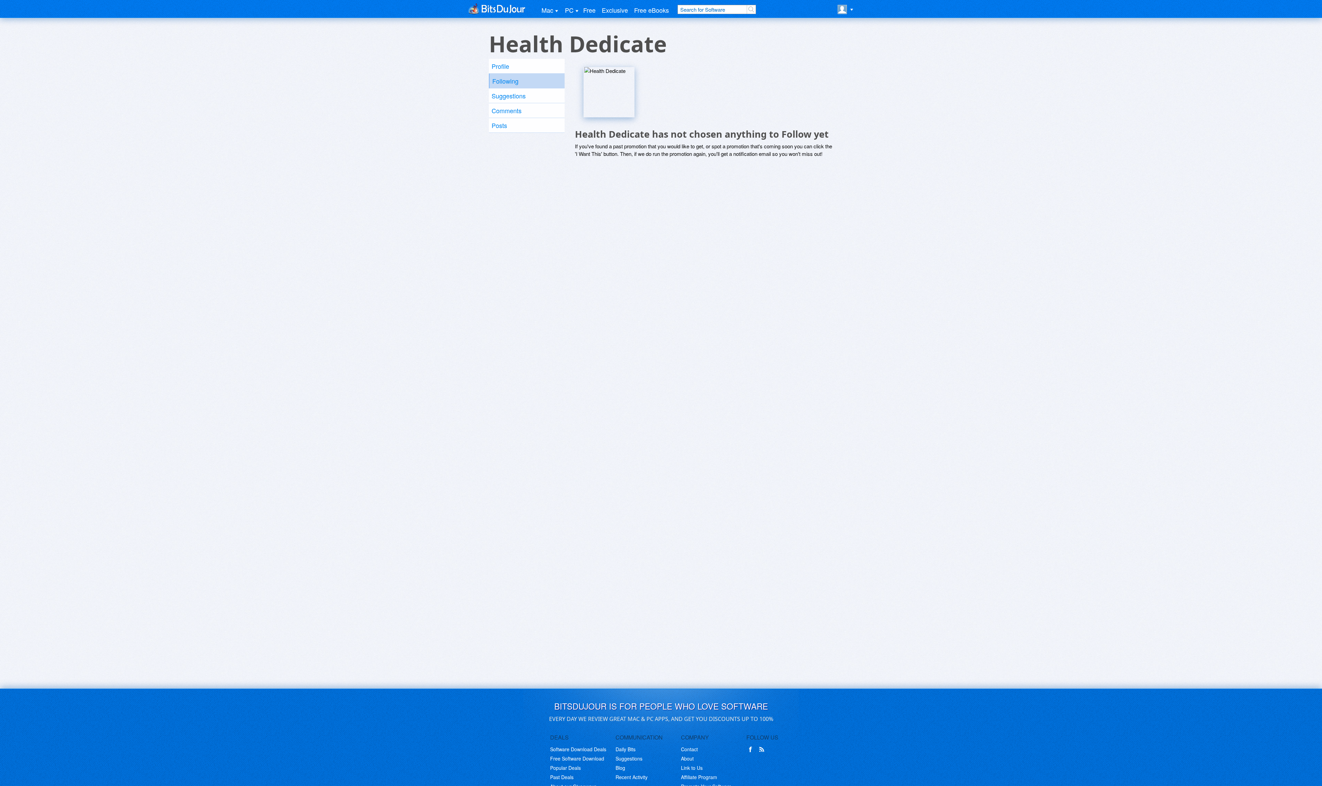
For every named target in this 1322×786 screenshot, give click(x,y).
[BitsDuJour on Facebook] (751, 749)
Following (505, 80)
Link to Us (692, 767)
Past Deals (562, 777)
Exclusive (615, 10)
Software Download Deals (578, 749)
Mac (547, 10)
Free (589, 10)
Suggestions (509, 95)
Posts (499, 125)
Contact (689, 749)
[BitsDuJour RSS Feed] (762, 749)
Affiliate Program (699, 777)
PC (569, 10)
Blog (620, 767)
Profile (500, 66)
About (687, 758)
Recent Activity (632, 777)
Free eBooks (651, 10)
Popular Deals (565, 767)
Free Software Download (577, 758)
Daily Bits (626, 749)
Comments (507, 110)
